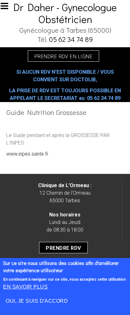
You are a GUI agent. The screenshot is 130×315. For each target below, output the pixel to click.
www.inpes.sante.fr (27, 154)
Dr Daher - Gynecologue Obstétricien (65, 13)
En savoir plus (25, 286)
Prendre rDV (63, 248)
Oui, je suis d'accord (37, 301)
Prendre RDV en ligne (63, 57)
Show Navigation (7, 8)
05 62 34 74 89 (71, 39)
